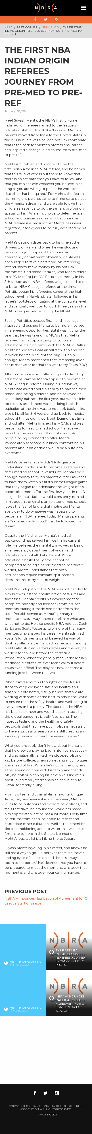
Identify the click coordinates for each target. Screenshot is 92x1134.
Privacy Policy (46, 1114)
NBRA (8, 27)
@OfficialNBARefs (25, 962)
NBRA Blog (50, 27)
